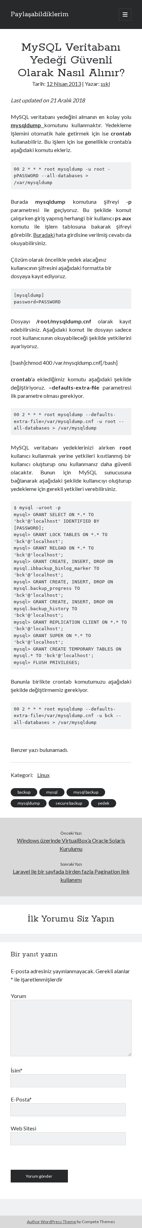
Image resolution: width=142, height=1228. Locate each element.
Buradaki (44, 234)
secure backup (68, 803)
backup (24, 792)
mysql (52, 792)
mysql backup (85, 792)
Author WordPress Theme (51, 1221)
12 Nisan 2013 (64, 83)
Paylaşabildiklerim (40, 14)
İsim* (16, 1070)
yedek (103, 803)
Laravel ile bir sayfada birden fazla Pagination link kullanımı (71, 875)
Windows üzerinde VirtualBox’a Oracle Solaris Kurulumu (71, 844)
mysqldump (29, 803)
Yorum (18, 996)
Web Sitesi (23, 1128)
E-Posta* (21, 1099)
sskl (105, 83)
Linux (43, 775)
